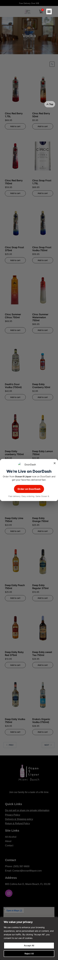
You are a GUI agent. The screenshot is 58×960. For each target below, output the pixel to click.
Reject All (29, 953)
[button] (49, 11)
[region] (29, 938)
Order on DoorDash (29, 488)
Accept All (29, 945)
